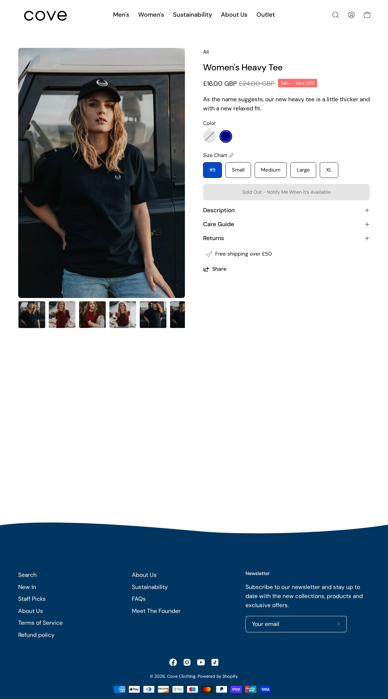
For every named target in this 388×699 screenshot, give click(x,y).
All (206, 51)
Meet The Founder (156, 611)
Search (27, 575)
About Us (30, 611)
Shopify (229, 676)
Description (219, 210)
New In (27, 587)
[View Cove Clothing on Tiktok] (214, 662)
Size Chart (215, 155)
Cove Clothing (181, 676)
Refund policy (36, 635)
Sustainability (150, 587)
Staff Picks (32, 599)
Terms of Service (40, 623)
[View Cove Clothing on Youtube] (201, 662)
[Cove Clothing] (45, 15)
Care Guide (218, 224)
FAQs (139, 599)
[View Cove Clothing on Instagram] (187, 662)
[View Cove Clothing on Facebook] (173, 662)
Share (219, 269)
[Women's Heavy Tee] (31, 314)
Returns (213, 238)
